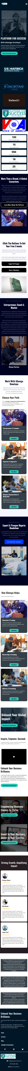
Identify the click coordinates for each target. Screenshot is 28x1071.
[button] (26, 4)
